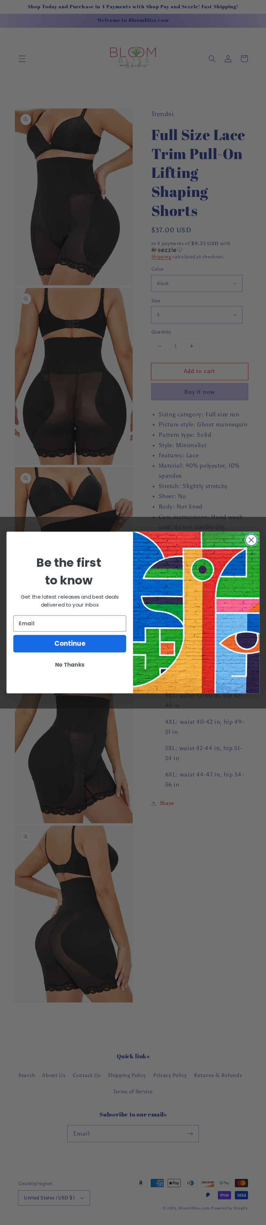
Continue (69, 643)
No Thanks (69, 665)
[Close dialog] (251, 540)
